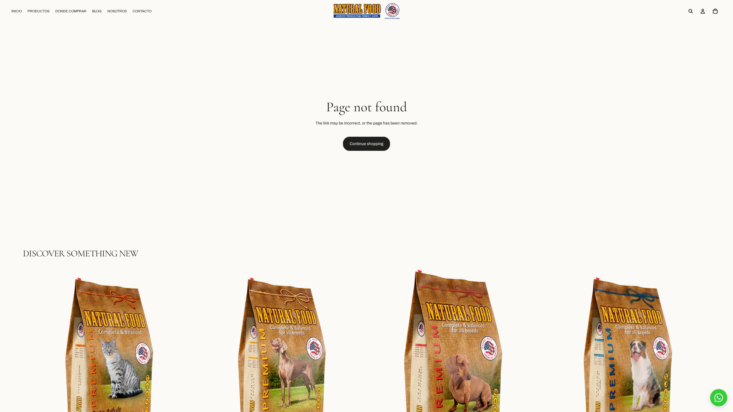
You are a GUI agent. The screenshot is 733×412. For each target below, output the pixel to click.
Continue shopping (366, 144)
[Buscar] (690, 11)
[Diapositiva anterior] (31, 371)
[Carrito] (715, 11)
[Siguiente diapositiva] (183, 371)
